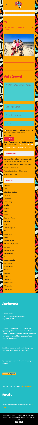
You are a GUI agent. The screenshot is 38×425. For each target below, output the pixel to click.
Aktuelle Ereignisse (10, 192)
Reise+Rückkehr (9, 260)
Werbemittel (8, 286)
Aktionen (7, 189)
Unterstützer (8, 283)
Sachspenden (8, 263)
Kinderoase (8, 234)
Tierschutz (7, 279)
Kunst (6, 237)
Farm (6, 215)
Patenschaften (9, 250)
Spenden (7, 273)
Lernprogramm (9, 241)
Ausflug (6, 205)
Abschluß (7, 186)
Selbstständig (8, 266)
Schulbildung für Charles (12, 174)
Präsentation (8, 253)
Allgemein (7, 195)
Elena (6, 211)
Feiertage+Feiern (9, 218)
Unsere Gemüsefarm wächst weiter (15, 171)
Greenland (7, 221)
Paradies (7, 247)
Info (21, 422)
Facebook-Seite (27, 386)
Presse (6, 257)
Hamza (6, 224)
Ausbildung (8, 202)
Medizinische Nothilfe (11, 244)
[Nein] (36, 419)
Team (6, 276)
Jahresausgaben (9, 228)
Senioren (7, 270)
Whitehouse (8, 289)
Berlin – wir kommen (11, 168)
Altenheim (7, 198)
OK (17, 422)
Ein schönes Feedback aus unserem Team (17, 164)
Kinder (6, 231)
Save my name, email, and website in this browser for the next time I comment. (18, 132)
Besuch (6, 208)
